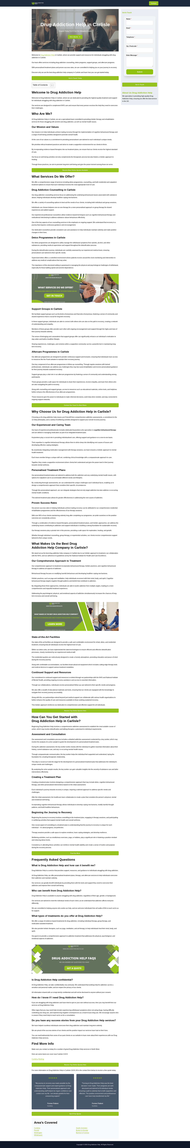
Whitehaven (38, 1135)
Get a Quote (74, 37)
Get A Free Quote (75, 1114)
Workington (38, 1133)
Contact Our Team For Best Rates (75, 405)
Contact (153, 3)
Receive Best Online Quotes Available (75, 170)
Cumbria (35, 1059)
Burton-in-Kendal (82, 1130)
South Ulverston (81, 1128)
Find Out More (75, 853)
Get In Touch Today (75, 78)
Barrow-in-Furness (82, 1133)
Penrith (36, 1130)
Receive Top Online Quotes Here (75, 710)
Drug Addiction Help (47, 55)
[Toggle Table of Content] (51, 85)
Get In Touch (139, 84)
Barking (41, 1059)
